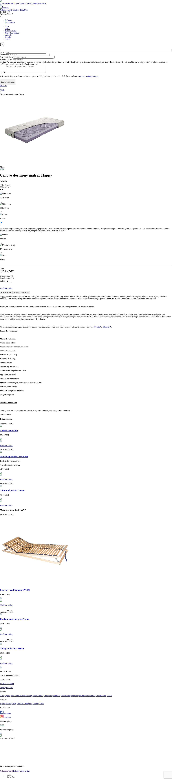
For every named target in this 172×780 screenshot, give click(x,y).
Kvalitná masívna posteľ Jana (14, 619)
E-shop (7, 39)
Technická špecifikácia (21, 292)
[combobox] (86, 187)
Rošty (14, 704)
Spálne (2, 704)
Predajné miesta (10, 31)
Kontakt (36, 3)
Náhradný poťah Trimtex (12, 490)
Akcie (2, 90)
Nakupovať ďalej (6, 771)
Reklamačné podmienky (70, 696)
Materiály (28, 3)
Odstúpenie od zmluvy (87, 696)
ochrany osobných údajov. (89, 76)
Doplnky (36, 704)
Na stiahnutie (101, 696)
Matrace (8, 704)
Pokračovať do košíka (21, 771)
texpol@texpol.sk (6, 688)
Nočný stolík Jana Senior (12, 648)
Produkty (3, 86)
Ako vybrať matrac (18, 3)
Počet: (2, 281)
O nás (2, 3)
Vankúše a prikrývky (24, 704)
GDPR (109, 696)
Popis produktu (6, 292)
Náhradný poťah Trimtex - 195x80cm (14, 10)
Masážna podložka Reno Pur (14, 456)
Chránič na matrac (9, 430)
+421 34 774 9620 (7, 684)
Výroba (7, 3)
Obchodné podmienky (52, 696)
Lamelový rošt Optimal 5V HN (15, 590)
